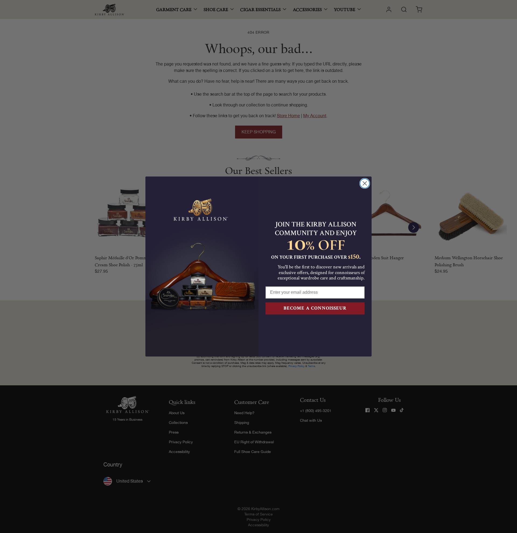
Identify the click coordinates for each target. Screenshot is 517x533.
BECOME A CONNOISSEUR (315, 308)
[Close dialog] (364, 183)
